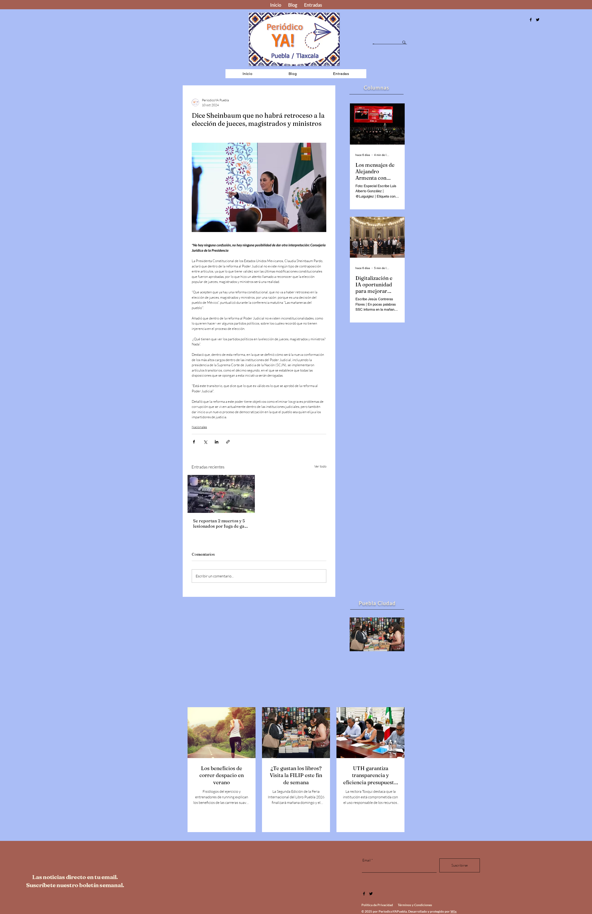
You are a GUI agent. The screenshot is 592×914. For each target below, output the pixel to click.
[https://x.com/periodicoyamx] (537, 19)
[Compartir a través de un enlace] (228, 442)
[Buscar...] (404, 42)
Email (366, 860)
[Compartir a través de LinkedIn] (216, 442)
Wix (453, 911)
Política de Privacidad (377, 905)
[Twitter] (371, 893)
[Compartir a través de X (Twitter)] (205, 442)
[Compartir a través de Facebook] (194, 442)
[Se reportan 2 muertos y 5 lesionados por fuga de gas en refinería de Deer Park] (221, 494)
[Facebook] (530, 19)
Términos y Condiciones (415, 905)
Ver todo (320, 466)
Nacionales (199, 427)
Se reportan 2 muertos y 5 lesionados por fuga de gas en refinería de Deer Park (220, 523)
